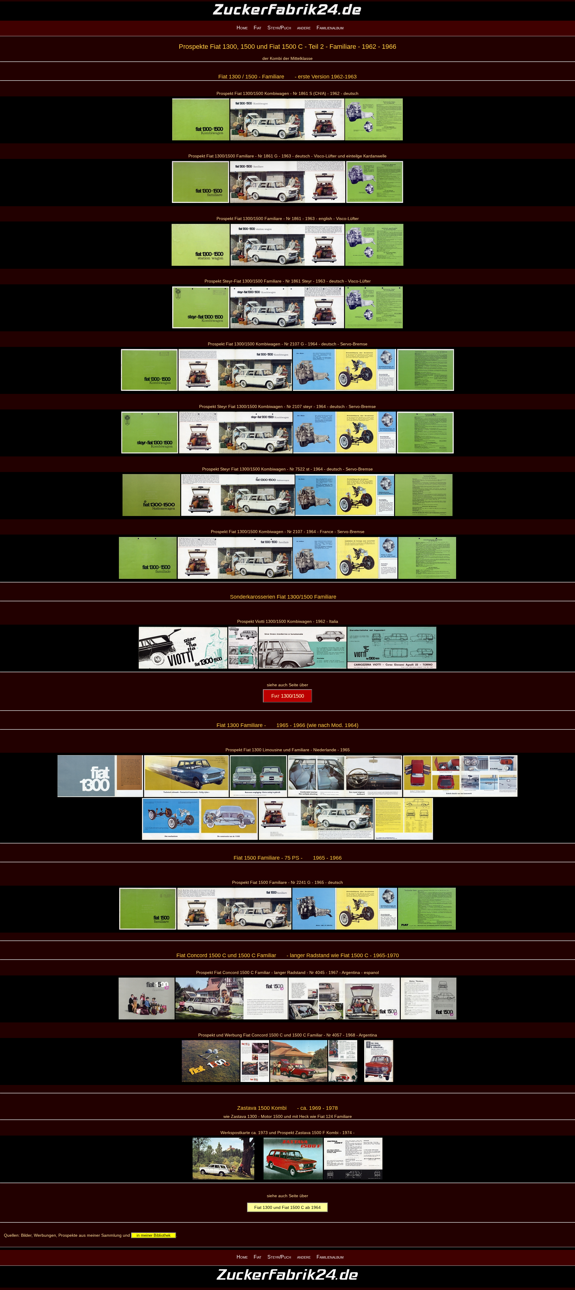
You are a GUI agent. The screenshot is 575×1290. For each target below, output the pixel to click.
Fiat (257, 27)
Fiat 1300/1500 (287, 696)
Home (242, 27)
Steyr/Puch (279, 27)
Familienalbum (330, 27)
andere (304, 27)
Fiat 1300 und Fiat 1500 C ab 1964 (287, 1207)
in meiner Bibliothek (153, 1235)
